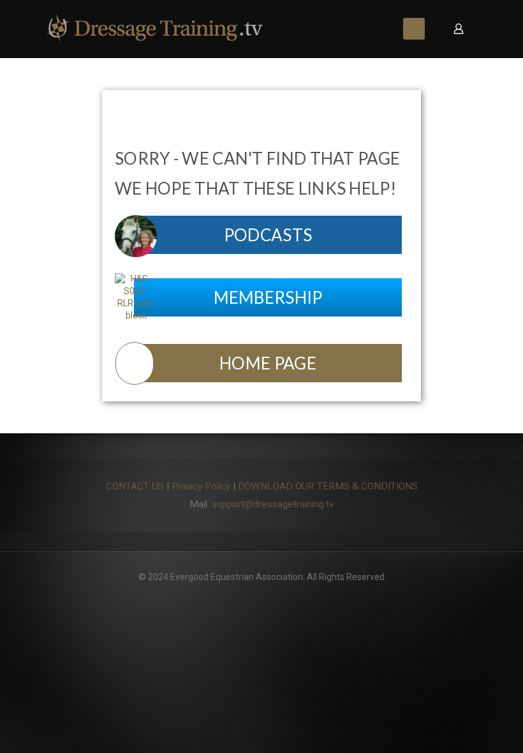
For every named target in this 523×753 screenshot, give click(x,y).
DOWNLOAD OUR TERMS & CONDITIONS (328, 486)
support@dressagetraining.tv (273, 504)
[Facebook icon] (262, 595)
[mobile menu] (414, 29)
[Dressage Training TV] (154, 28)
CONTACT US (135, 486)
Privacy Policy (201, 486)
